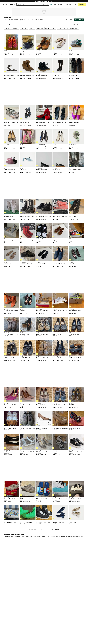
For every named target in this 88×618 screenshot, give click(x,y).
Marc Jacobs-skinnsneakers (75, 146)
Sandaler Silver (7, 263)
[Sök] (44, 4)
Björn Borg (73, 497)
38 (20, 50)
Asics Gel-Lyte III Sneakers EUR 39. (60, 310)
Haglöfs (25, 426)
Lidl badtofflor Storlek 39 (41, 498)
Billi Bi (72, 450)
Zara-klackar (23, 169)
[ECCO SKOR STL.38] (27, 324)
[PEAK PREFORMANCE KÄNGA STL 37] (11, 324)
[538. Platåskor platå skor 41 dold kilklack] (44, 206)
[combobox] (31, 4)
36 (20, 403)
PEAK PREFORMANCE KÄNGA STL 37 (11, 334)
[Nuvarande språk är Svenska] (51, 4)
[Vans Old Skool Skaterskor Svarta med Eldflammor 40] (76, 230)
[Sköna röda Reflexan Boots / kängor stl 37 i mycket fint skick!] (27, 230)
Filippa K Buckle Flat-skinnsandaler (11, 75)
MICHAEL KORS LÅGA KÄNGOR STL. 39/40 (59, 357)
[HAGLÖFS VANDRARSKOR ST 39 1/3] (27, 418)
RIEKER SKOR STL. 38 (73, 404)
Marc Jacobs (24, 121)
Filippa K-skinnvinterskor (41, 75)
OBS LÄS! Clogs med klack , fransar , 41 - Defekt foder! (27, 498)
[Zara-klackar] (27, 159)
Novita (39, 426)
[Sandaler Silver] (11, 253)
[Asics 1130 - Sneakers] (60, 442)
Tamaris (7, 426)
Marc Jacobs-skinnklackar (25, 122)
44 (53, 168)
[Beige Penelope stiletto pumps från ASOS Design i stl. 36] (27, 394)
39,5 (37, 238)
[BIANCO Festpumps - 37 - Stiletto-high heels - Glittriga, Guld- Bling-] (44, 442)
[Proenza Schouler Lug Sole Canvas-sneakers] (76, 512)
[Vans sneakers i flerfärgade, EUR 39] (60, 489)
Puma (8, 497)
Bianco (39, 450)
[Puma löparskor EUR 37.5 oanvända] (11, 489)
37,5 (5, 497)
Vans (73, 238)
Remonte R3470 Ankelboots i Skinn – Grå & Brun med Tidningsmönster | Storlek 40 (11, 122)
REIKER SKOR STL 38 (57, 334)
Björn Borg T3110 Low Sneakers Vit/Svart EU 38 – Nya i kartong (75, 498)
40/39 (54, 356)
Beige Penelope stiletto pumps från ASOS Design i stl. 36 (27, 404)
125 (52, 529)
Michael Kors (73, 121)
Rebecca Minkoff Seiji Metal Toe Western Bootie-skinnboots (43, 146)
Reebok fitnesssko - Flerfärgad (75, 310)
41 (36, 144)
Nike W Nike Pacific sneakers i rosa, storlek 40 (27, 146)
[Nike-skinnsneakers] (76, 65)
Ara (55, 262)
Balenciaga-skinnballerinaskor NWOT (10, 146)
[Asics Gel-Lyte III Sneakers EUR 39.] (60, 300)
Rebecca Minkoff (41, 144)
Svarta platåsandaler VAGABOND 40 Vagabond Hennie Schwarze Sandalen (27, 263)
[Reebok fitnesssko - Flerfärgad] (76, 300)
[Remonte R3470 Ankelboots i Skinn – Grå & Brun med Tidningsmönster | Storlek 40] (11, 112)
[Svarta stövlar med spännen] (76, 159)
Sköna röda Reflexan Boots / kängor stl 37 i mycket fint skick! (27, 240)
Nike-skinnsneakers (73, 75)
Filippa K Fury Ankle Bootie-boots (27, 75)
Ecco (39, 50)
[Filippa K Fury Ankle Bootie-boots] (27, 65)
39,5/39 (21, 426)
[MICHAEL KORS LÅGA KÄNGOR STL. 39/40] (60, 348)
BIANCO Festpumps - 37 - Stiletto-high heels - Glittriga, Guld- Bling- (43, 452)
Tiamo (72, 262)
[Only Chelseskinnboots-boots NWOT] (60, 136)
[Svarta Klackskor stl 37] (76, 206)
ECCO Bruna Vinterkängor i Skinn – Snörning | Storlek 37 (43, 52)
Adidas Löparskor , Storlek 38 (10, 51)
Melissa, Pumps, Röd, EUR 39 (42, 122)
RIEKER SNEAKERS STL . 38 (42, 334)
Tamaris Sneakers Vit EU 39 (10, 428)
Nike (71, 50)
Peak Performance (9, 332)
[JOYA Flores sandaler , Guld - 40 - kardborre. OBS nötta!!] (27, 442)
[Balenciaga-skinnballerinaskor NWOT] (11, 136)
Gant (55, 121)
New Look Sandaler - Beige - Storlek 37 (42, 310)
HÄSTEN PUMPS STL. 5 (74, 334)
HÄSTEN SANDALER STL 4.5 (26, 357)
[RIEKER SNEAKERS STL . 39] (44, 348)
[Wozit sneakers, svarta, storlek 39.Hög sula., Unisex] (44, 512)
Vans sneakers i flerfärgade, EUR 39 (60, 498)
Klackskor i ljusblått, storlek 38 (10, 240)
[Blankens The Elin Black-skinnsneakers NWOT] (60, 159)
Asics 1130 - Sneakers (57, 451)
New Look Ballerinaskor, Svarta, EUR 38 (11, 452)
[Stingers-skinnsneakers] (60, 42)
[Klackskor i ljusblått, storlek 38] (11, 230)
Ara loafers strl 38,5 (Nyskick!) (59, 263)
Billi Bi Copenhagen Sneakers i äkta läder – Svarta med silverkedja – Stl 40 (76, 452)
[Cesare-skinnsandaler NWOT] (11, 159)
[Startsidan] (12, 4)
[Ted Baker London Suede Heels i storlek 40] (11, 394)
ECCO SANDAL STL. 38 (9, 357)
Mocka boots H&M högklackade (11, 310)
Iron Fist (72, 426)
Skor (7, 24)
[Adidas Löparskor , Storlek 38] (11, 42)
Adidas (5, 50)
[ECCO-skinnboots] (60, 65)
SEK (55, 4)
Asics (56, 309)
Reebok (72, 309)
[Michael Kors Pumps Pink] (76, 112)
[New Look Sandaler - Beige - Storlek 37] (44, 300)
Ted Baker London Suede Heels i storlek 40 (11, 404)
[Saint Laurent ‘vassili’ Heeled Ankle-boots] (60, 512)
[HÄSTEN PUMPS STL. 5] (76, 324)
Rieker (39, 332)
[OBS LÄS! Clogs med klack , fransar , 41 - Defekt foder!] (27, 489)
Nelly (55, 426)
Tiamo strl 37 (71, 263)
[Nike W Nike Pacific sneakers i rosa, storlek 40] (27, 136)
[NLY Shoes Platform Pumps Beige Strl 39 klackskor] (60, 418)
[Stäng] (87, 1)
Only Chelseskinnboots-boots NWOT (59, 146)
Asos (23, 403)
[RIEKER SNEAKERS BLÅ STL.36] (60, 394)
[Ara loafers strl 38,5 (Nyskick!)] (60, 253)
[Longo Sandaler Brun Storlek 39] (60, 230)
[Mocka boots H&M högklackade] (11, 300)
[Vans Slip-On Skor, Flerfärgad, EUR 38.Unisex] (11, 512)
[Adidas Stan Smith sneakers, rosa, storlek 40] (60, 206)
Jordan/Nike (41, 238)
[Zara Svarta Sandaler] (44, 253)
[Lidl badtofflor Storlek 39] (44, 489)
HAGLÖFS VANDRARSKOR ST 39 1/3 (27, 428)
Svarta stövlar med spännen (75, 169)
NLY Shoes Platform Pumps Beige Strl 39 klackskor (60, 428)
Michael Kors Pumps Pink (74, 122)
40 (69, 50)
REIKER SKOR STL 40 (40, 404)
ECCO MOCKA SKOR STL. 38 (75, 357)
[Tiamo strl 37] (76, 253)
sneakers (55, 536)
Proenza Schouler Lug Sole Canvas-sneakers (74, 522)
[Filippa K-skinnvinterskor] (44, 65)
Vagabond (24, 262)
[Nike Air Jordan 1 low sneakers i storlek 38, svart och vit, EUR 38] (44, 230)
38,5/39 (70, 332)
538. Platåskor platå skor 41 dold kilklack (43, 216)
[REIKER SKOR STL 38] (60, 324)
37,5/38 (21, 356)
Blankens (40, 168)
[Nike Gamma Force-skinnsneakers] (76, 42)
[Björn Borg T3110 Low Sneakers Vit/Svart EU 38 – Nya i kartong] (76, 489)
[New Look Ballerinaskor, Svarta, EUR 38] (11, 442)
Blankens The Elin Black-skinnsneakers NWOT (58, 169)
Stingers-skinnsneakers (57, 51)
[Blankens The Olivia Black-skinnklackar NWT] (44, 159)
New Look (40, 309)
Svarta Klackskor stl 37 (73, 216)
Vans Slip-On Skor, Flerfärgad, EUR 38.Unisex (11, 522)
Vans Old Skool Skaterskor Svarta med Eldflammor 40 (76, 240)
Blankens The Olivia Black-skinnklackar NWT (42, 169)
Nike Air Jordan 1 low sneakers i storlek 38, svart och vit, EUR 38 (43, 240)
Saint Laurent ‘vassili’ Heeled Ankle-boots (59, 522)
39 (53, 50)
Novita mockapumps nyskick (42, 428)
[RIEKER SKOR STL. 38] (76, 394)
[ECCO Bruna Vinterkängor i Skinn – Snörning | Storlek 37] (44, 42)
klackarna (44, 537)
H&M (7, 309)
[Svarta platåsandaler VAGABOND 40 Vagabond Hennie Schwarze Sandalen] (27, 253)
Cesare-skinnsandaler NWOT (10, 169)
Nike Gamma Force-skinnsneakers (76, 51)
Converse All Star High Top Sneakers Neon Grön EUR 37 (26, 522)
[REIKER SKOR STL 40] (44, 394)
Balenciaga (8, 144)
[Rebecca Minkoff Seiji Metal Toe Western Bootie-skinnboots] (44, 136)
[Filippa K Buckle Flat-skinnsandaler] (11, 65)
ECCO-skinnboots (56, 75)
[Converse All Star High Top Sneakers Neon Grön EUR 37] (27, 512)
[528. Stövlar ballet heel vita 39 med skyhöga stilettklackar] (11, 206)
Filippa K (7, 74)
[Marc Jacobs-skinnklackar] (27, 112)
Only (55, 144)
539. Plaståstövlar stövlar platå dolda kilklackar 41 (27, 216)
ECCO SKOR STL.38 (24, 334)
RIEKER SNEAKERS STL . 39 (42, 357)
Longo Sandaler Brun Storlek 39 (59, 240)
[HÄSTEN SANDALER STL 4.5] (27, 348)
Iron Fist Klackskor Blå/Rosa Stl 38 (76, 428)
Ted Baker (8, 403)
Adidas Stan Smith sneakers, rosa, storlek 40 (60, 216)
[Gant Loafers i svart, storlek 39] (60, 112)
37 (36, 50)
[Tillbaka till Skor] (5, 25)
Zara (23, 168)
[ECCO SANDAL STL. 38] (11, 348)
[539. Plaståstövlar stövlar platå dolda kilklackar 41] (27, 206)
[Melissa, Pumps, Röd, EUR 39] (44, 112)
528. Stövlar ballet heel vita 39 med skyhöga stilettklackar (11, 216)
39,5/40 (70, 238)
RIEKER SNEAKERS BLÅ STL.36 (59, 404)
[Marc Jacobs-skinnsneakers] (76, 136)
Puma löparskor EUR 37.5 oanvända (11, 498)
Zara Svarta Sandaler (40, 263)
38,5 (69, 74)
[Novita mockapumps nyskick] (44, 418)
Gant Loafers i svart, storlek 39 (59, 122)
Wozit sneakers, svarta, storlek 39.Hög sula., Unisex (43, 522)
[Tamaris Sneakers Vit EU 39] (11, 418)
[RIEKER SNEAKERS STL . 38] (44, 324)
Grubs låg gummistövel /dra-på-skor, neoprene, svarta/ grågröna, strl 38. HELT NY (27, 52)
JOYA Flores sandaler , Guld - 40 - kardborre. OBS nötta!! (27, 452)
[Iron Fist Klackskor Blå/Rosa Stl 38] (76, 418)
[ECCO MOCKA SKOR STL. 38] (76, 348)
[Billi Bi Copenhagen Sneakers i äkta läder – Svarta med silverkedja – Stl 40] (76, 442)
